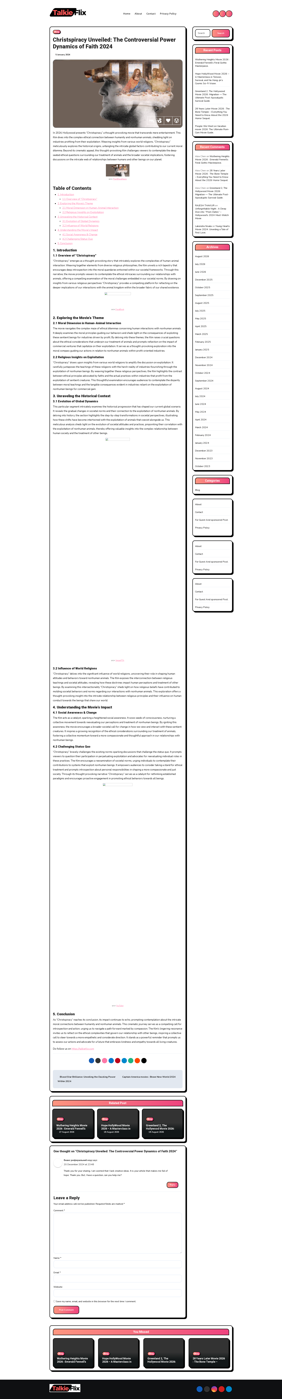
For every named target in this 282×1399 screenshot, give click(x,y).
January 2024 (202, 443)
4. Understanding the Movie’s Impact (78, 230)
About (138, 13)
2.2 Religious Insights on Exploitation (83, 212)
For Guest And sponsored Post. (211, 520)
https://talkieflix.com (83, 1048)
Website (57, 1287)
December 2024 (204, 357)
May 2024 (200, 411)
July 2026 (200, 264)
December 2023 (204, 450)
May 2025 (200, 318)
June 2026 (200, 272)
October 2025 (202, 287)
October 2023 (202, 466)
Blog (56, 31)
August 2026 (202, 256)
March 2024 (201, 427)
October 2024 (202, 373)
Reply (172, 1184)
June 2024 (200, 404)
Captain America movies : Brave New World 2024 (149, 1077)
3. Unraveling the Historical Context (78, 217)
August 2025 (202, 303)
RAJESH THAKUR (205, 205)
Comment (59, 1210)
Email (57, 1272)
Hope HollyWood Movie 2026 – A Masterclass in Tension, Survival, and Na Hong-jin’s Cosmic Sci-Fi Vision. (212, 78)
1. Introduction (66, 194)
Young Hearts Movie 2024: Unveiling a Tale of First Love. (212, 229)
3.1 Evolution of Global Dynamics (80, 221)
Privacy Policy (168, 13)
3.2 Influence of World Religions (80, 225)
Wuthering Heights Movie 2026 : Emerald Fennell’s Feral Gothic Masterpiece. (72, 1129)
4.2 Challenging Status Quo (77, 239)
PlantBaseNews (120, 179)
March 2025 (201, 334)
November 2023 (204, 458)
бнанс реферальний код (78, 1160)
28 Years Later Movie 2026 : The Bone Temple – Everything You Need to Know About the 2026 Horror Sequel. (212, 113)
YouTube (119, 1005)
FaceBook (119, 309)
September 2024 (204, 380)
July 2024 (200, 396)
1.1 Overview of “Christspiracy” (79, 199)
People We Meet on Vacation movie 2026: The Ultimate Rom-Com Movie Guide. (212, 129)
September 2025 (204, 295)
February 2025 (203, 342)
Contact (151, 13)
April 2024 (201, 419)
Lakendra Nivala (203, 226)
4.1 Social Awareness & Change (79, 234)
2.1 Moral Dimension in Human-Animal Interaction (90, 208)
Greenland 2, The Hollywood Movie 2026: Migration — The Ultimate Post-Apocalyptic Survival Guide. (210, 96)
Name (57, 1258)
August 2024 (202, 388)
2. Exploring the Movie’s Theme (75, 203)
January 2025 (202, 349)
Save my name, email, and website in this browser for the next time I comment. (96, 1301)
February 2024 (203, 435)
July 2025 (200, 310)
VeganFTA (119, 660)
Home (126, 13)
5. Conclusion (65, 243)
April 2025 (201, 326)
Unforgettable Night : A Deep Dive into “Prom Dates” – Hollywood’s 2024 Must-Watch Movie (212, 213)
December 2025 (204, 279)
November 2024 (204, 365)
